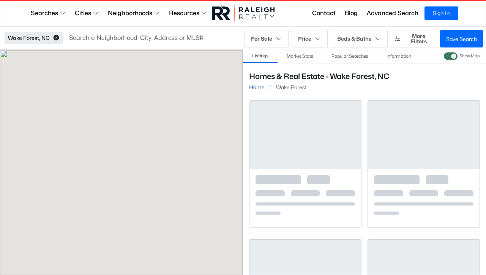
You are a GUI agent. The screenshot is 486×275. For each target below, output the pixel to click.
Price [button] (304, 38)
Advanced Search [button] (392, 13)
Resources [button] (184, 13)
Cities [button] (83, 13)
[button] (56, 38)
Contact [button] (324, 13)
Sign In (441, 13)
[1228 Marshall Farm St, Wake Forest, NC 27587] (424, 211)
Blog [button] (351, 13)
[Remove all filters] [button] (446, 98)
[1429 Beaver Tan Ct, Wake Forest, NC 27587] (305, 211)
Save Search (461, 39)
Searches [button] (44, 13)
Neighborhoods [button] (130, 13)
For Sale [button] (261, 38)
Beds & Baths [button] (354, 38)
